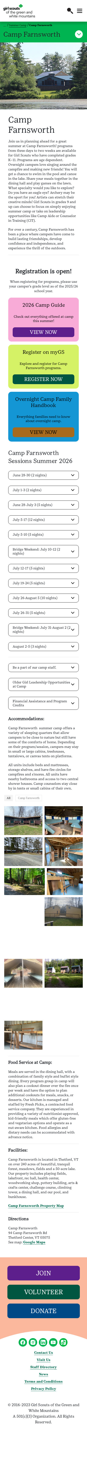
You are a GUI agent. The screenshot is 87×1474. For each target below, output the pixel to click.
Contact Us (43, 1353)
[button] (70, 11)
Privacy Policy (43, 1389)
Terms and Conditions (43, 1381)
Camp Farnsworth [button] (28, 798)
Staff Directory (43, 1367)
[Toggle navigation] (79, 11)
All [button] (8, 798)
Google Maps (34, 1242)
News (43, 1374)
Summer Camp (17, 25)
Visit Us (43, 1360)
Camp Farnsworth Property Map (36, 1206)
